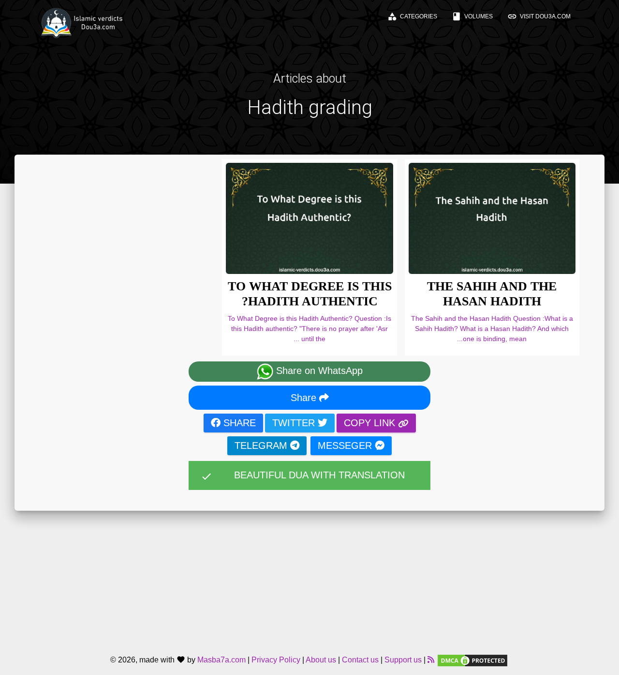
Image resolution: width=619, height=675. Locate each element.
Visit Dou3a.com (539, 16)
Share (305, 397)
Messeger (346, 445)
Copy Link (371, 422)
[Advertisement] (309, 578)
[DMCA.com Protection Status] (472, 660)
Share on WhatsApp (318, 371)
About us (321, 660)
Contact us (360, 660)
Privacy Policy (275, 660)
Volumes (472, 16)
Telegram (262, 445)
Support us (403, 660)
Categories (412, 16)
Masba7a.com (221, 660)
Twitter (295, 422)
